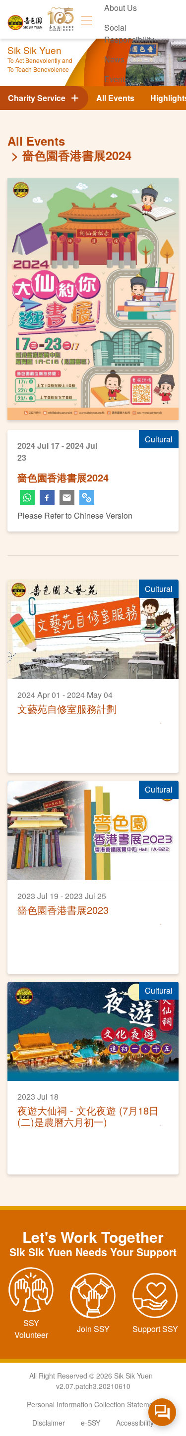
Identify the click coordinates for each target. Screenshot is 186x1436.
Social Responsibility (129, 33)
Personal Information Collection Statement (93, 1404)
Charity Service (38, 98)
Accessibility (135, 1423)
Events (116, 79)
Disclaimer (48, 1423)
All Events (115, 98)
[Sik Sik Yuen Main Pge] (25, 19)
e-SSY (90, 1423)
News (114, 59)
